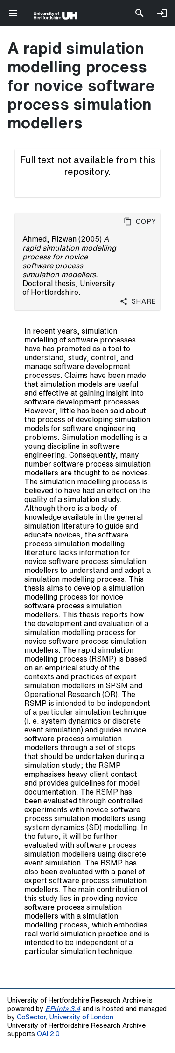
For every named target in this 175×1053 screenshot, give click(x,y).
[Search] (139, 13)
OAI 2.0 (48, 1033)
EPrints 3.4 (62, 1008)
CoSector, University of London (65, 1016)
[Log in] (162, 13)
